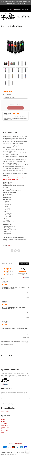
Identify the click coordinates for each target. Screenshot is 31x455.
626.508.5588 (8, 9)
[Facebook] (7, 403)
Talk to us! (4, 423)
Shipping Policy (5, 425)
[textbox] (10, 264)
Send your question (24, 263)
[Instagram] (11, 403)
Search (3, 432)
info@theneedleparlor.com (21, 9)
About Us (15, 7)
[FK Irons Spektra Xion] (15, 47)
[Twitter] (3, 403)
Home (10, 7)
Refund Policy (5, 427)
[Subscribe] (27, 398)
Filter (4, 278)
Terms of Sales (5, 429)
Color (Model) (7, 94)
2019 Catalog (5, 411)
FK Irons (10, 245)
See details (22, 3)
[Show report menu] (27, 293)
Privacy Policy (5, 430)
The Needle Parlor (17, 443)
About (3, 421)
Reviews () (8, 91)
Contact (20, 7)
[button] (15, 382)
